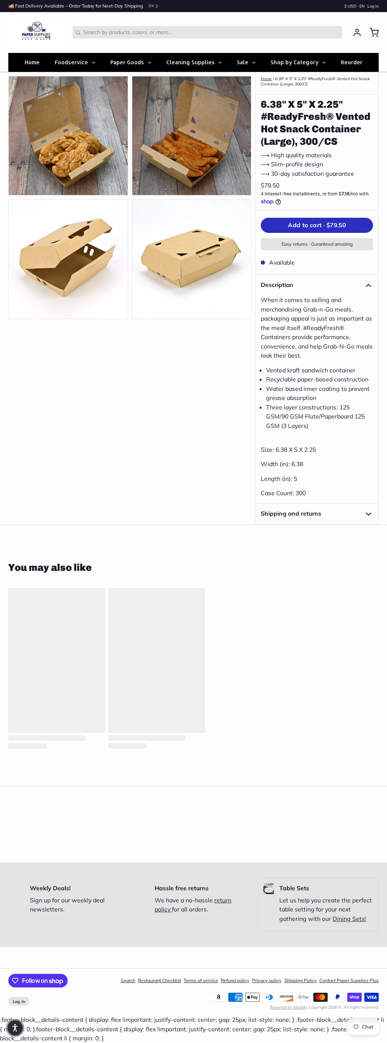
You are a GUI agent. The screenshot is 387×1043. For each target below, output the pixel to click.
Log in (373, 6)
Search (128, 980)
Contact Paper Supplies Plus (349, 980)
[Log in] (354, 32)
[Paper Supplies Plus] (36, 32)
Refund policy (235, 980)
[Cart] (371, 32)
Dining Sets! (349, 918)
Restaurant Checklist (159, 980)
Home (266, 78)
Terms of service (201, 980)
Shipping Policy (300, 980)
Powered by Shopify (289, 1007)
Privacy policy (267, 980)
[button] (317, 225)
